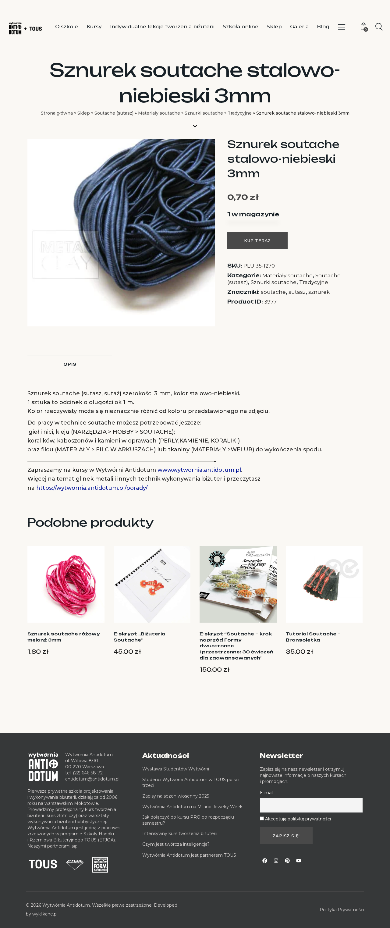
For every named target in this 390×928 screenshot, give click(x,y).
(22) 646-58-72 (88, 773)
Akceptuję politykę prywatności (298, 819)
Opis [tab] (69, 364)
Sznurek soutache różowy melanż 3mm (63, 636)
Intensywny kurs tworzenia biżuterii (180, 833)
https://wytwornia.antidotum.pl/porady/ (91, 488)
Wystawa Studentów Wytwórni (175, 769)
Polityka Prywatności (342, 909)
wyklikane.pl (45, 914)
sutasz (297, 292)
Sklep (83, 113)
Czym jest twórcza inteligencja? (176, 844)
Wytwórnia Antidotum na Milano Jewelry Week (192, 806)
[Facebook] (265, 861)
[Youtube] (298, 861)
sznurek (319, 292)
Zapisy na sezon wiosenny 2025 (175, 796)
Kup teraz (257, 240)
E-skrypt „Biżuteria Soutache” (139, 636)
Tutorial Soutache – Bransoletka (313, 636)
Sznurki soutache (204, 113)
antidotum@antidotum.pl (92, 779)
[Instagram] (276, 861)
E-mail (266, 792)
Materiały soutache (159, 113)
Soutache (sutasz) (113, 113)
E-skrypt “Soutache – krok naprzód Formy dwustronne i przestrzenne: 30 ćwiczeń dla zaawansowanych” (236, 645)
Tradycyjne (240, 113)
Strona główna (57, 113)
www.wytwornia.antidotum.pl (199, 470)
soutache (273, 292)
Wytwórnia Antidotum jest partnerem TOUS (189, 855)
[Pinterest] (287, 861)
